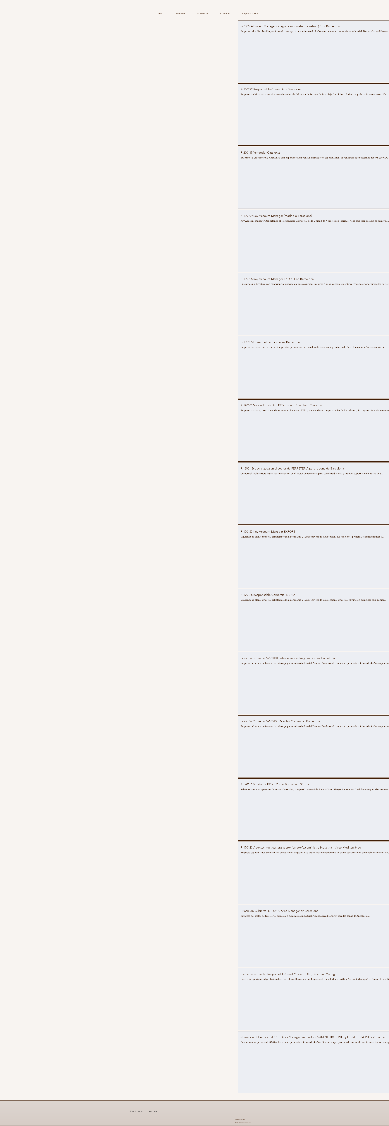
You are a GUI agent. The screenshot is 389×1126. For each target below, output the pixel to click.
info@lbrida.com (240, 1119)
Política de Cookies (136, 1111)
